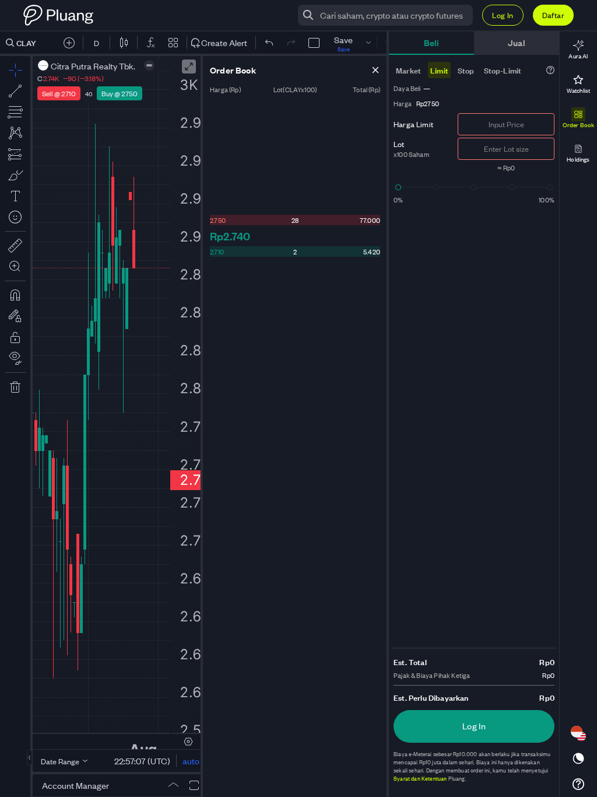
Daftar (553, 14)
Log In (502, 14)
